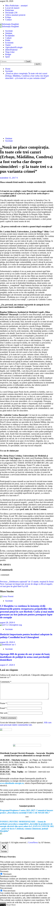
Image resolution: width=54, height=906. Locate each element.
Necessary (7, 874)
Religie (8, 54)
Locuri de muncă (12, 8)
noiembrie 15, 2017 (8, 178)
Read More (11, 905)
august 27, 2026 (7, 665)
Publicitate (9, 10)
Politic (7, 40)
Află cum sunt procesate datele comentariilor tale (25, 723)
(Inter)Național (11, 50)
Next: (26, 585)
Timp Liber (10, 52)
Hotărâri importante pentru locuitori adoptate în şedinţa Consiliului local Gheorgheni (26, 636)
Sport (7, 57)
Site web (3, 713)
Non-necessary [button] (6, 888)
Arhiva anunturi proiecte (15, 15)
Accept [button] (3, 905)
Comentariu (5, 682)
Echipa (8, 17)
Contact (8, 20)
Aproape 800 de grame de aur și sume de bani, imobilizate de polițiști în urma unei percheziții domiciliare (25, 657)
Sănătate (8, 33)
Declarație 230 (11, 12)
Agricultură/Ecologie (14, 47)
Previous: (26, 581)
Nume (3, 703)
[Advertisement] (27, 108)
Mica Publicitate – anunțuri (16, 5)
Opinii (7, 45)
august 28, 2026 (7, 622)
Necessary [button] (4, 871)
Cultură (8, 38)
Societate (9, 31)
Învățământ (9, 35)
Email (3, 708)
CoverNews (33, 842)
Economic (9, 43)
